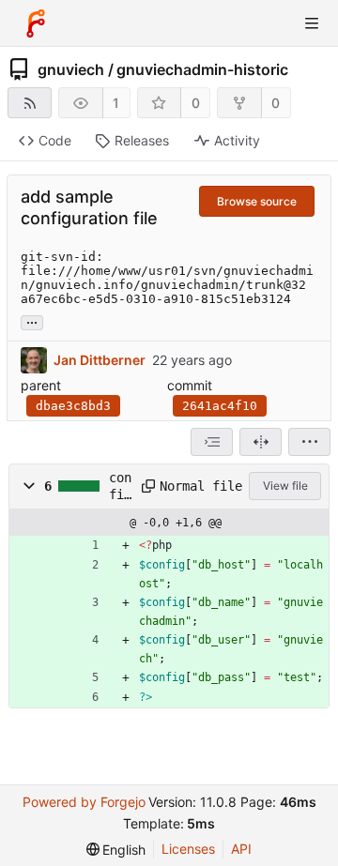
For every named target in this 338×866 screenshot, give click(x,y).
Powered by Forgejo (84, 802)
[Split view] (260, 442)
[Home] (35, 23)
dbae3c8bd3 (73, 406)
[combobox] (212, 442)
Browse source (257, 201)
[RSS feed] (30, 102)
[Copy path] (144, 486)
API (241, 849)
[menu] (309, 442)
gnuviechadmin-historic (202, 69)
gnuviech (71, 69)
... (32, 321)
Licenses (188, 849)
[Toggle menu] (312, 23)
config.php (120, 487)
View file (285, 486)
